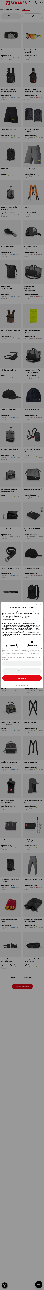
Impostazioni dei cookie (19, 652)
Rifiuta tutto (22, 671)
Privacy (18, 685)
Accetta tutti (22, 678)
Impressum (24, 685)
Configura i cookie (22, 664)
